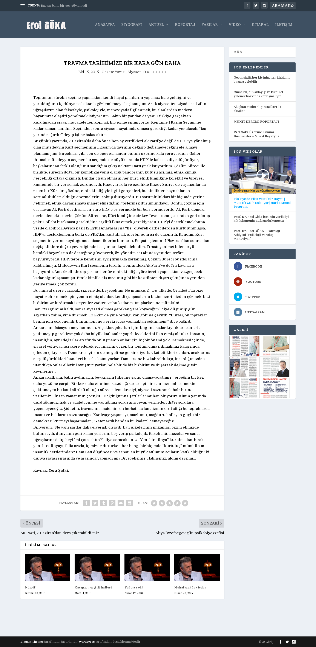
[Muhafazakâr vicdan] (197, 567)
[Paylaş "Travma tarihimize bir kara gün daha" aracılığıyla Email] (121, 503)
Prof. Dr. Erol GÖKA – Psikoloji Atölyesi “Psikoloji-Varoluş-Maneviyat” (257, 234)
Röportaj (185, 25)
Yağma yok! (133, 587)
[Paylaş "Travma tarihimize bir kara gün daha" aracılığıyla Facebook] (86, 503)
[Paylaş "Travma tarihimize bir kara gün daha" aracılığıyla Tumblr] (103, 503)
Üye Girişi (267, 642)
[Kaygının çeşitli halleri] (97, 567)
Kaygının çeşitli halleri (93, 587)
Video (235, 25)
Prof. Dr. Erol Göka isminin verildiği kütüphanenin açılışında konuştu (261, 218)
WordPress (87, 641)
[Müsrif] (47, 567)
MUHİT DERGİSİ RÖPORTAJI (256, 121)
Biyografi (131, 25)
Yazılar (210, 25)
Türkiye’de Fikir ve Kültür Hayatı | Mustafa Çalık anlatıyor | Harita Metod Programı (262, 202)
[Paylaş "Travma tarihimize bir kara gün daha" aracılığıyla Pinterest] (112, 503)
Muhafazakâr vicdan (190, 587)
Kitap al (260, 25)
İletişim (283, 25)
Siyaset (134, 72)
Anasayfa (105, 25)
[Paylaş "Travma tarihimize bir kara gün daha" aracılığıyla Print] (129, 503)
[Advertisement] (98, 621)
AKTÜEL (156, 25)
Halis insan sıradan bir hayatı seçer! (68, 5)
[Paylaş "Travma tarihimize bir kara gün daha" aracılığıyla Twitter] (95, 503)
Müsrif (30, 587)
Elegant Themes (31, 641)
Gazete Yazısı (114, 72)
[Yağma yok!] (147, 567)
